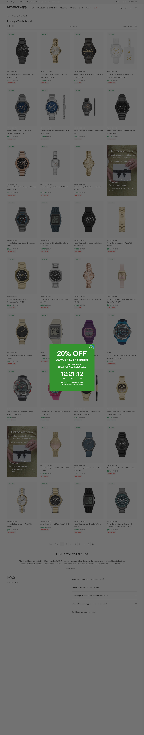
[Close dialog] (92, 347)
